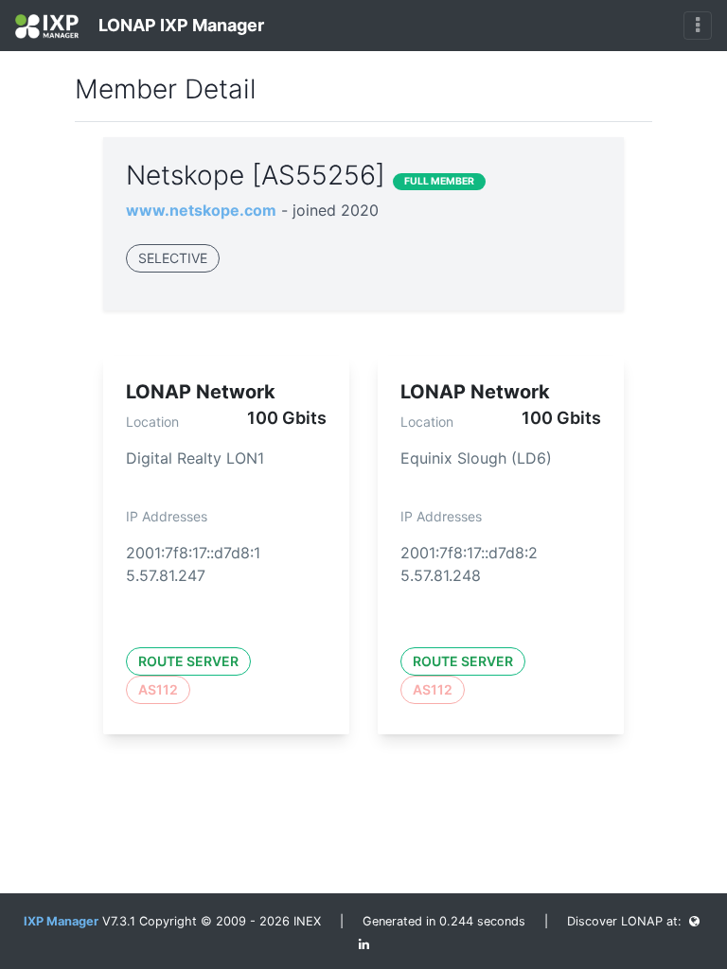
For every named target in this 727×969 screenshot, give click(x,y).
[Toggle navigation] (697, 25)
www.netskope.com (201, 210)
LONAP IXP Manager (179, 25)
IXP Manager (61, 921)
